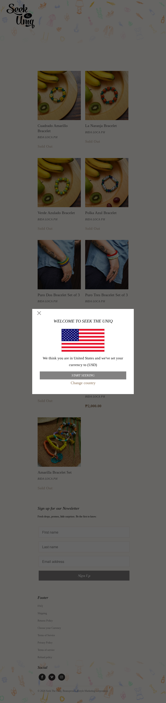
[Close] (39, 313)
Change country (83, 383)
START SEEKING (83, 375)
